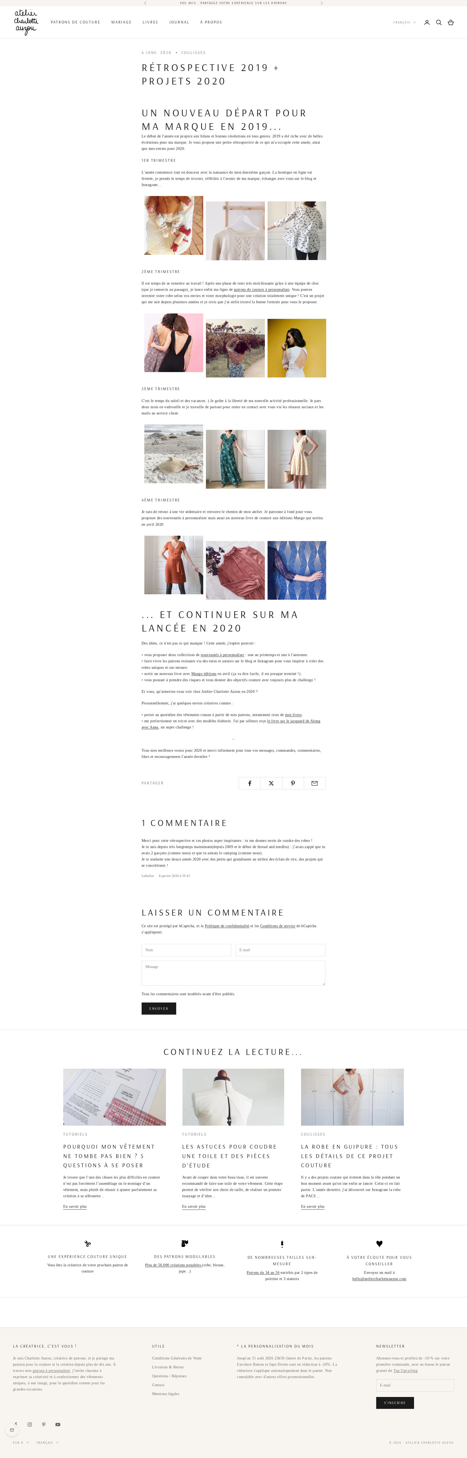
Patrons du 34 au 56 (263, 1273)
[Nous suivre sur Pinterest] (43, 1424)
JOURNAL (179, 22)
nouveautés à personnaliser (222, 655)
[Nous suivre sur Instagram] (29, 1424)
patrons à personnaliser (51, 1371)
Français (401, 22)
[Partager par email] (314, 783)
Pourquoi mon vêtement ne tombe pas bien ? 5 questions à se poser (109, 1156)
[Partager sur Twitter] (271, 783)
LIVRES (150, 22)
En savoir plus (75, 1206)
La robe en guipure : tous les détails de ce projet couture (350, 1156)
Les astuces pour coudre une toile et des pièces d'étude (229, 1156)
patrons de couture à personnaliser (261, 290)
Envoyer (158, 1008)
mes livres (293, 715)
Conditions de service (277, 926)
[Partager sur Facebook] (249, 783)
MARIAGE (121, 22)
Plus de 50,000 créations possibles (173, 1265)
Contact (158, 1385)
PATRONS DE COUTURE (76, 22)
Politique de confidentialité (227, 926)
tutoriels (75, 1134)
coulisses (193, 52)
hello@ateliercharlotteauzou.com (379, 1279)
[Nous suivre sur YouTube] (58, 1424)
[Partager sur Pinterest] (293, 783)
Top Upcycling (405, 1371)
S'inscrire (395, 1402)
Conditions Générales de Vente (177, 1358)
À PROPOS (211, 22)
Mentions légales (165, 1394)
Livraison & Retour (168, 1367)
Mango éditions (203, 674)
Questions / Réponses (169, 1376)
